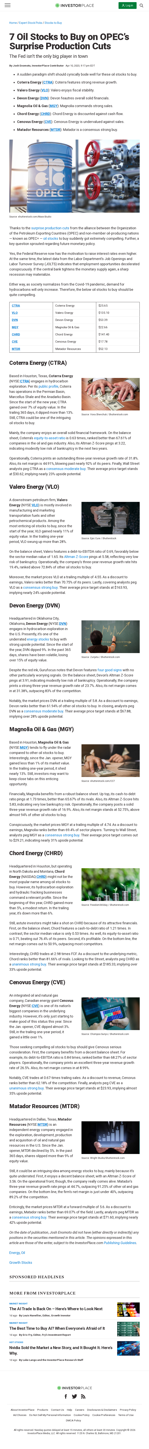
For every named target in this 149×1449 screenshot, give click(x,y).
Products (42, 1409)
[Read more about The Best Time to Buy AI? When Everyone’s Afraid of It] (128, 1329)
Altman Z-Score (76, 557)
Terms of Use (125, 1415)
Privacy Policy (128, 1409)
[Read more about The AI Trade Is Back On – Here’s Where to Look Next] (128, 1309)
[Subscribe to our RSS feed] (83, 1396)
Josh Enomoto (21, 65)
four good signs (110, 670)
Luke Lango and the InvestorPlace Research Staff (53, 1360)
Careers (79, 1409)
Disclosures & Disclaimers (102, 1409)
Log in (129, 5)
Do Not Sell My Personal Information (50, 1415)
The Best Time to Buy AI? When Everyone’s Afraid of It (57, 1328)
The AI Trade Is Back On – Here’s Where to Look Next (56, 1309)
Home (13, 22)
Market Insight (18, 1303)
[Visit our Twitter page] (74, 1396)
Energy (14, 1253)
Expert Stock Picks (30, 22)
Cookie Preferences (103, 1415)
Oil (23, 1253)
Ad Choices (19, 1415)
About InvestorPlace (22, 1409)
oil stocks (50, 238)
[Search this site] (141, 5)
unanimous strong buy (29, 964)
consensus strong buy (40, 587)
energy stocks (38, 639)
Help (69, 1409)
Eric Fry (27, 1334)
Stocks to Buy (53, 22)
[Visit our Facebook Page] (66, 1396)
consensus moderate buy (66, 469)
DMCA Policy (73, 1420)
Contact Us (57, 1409)
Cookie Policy (81, 1415)
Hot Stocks (16, 1342)
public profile (48, 386)
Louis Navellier (32, 1315)
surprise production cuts (50, 228)
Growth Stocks (20, 1263)
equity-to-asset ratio (49, 438)
